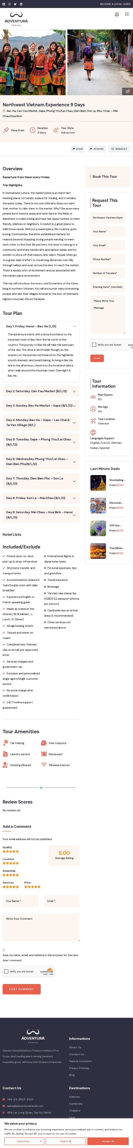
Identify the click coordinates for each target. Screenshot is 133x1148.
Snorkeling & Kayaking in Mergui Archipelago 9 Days (117, 480)
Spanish (104, 448)
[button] (127, 60)
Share (79, 149)
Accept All (108, 1141)
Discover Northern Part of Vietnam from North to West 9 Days (117, 503)
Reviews (98, 149)
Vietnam (103, 423)
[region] (66, 1133)
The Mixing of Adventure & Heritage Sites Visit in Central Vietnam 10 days (117, 548)
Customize (23, 1141)
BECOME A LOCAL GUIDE (115, 4)
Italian (94, 448)
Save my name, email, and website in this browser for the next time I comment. (40, 957)
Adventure (68, 132)
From (112, 485)
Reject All (65, 1141)
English (95, 443)
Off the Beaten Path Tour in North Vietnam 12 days (116, 525)
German (116, 443)
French (105, 443)
